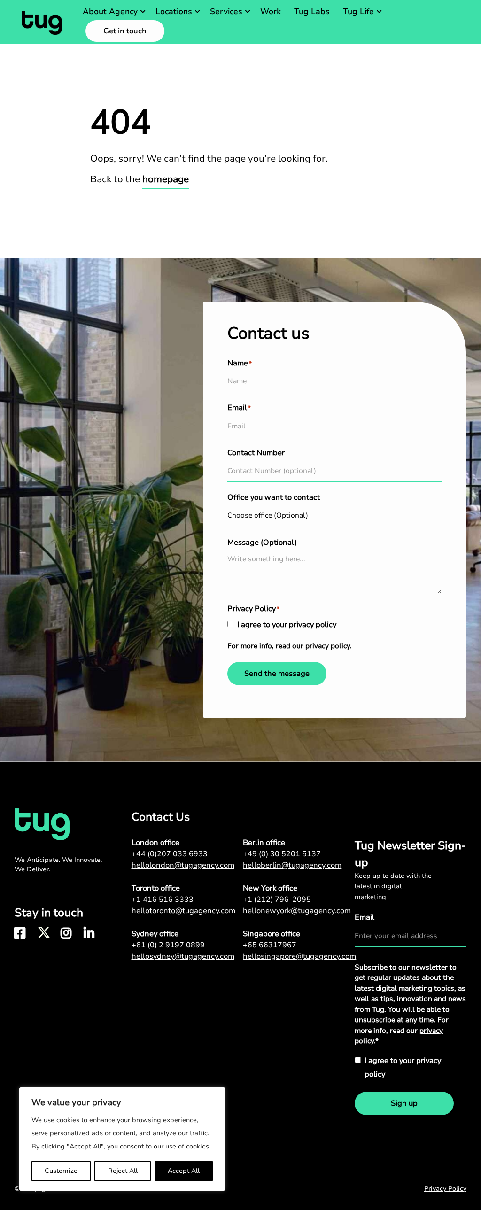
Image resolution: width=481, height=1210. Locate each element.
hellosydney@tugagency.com (183, 956)
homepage (165, 179)
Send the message (277, 673)
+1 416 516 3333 (163, 899)
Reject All (123, 1170)
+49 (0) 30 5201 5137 (282, 854)
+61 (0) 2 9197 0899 (168, 945)
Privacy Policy (445, 1188)
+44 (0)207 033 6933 (170, 854)
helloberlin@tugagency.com (292, 865)
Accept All (184, 1170)
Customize (61, 1170)
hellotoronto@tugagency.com (183, 911)
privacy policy (327, 646)
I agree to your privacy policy (286, 625)
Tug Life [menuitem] (358, 11)
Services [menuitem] (226, 11)
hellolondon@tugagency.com (183, 865)
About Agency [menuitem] (110, 11)
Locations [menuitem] (173, 11)
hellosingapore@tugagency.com (299, 956)
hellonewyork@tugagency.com (297, 911)
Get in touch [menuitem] (125, 31)
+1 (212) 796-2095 (277, 899)
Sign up (404, 1103)
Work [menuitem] (270, 11)
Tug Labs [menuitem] (312, 11)
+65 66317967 (269, 945)
